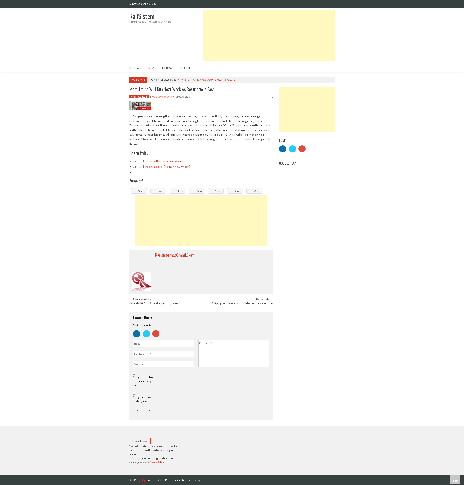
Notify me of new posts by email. (142, 399)
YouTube (185, 68)
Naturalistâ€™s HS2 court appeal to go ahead (154, 303)
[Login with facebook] (138, 338)
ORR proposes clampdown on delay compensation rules (242, 303)
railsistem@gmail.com (163, 96)
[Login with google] (156, 338)
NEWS (151, 68)
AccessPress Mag (191, 480)
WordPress (166, 480)
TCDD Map (167, 68)
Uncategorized (168, 79)
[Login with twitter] (147, 338)
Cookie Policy (156, 462)
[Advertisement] (269, 35)
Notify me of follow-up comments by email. (144, 381)
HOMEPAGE (135, 68)
